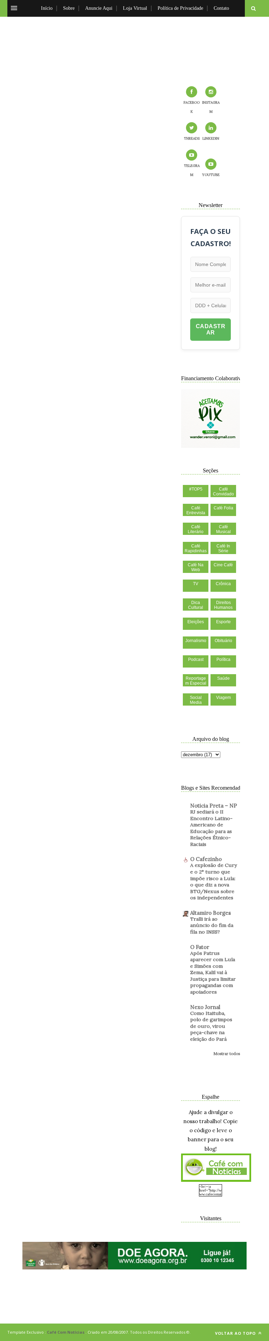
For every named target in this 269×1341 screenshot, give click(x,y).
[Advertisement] (134, 47)
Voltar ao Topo (236, 1333)
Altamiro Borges (210, 912)
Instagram (211, 107)
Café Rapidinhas (196, 548)
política (223, 659)
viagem (223, 697)
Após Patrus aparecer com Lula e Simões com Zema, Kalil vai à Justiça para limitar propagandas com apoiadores (213, 972)
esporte (223, 621)
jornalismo (195, 640)
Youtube (211, 174)
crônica (223, 583)
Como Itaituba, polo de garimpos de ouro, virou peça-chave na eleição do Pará (211, 1026)
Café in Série (223, 548)
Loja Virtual (135, 8)
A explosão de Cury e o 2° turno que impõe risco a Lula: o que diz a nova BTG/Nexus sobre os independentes (213, 881)
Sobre (69, 8)
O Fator (199, 947)
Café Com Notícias (65, 1332)
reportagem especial (195, 681)
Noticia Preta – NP (213, 805)
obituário (223, 640)
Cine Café (223, 564)
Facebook (192, 107)
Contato (221, 8)
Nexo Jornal (205, 1007)
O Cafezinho (206, 859)
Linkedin (210, 138)
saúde (223, 678)
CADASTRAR (211, 329)
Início (47, 8)
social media (196, 700)
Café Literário (196, 529)
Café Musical (223, 529)
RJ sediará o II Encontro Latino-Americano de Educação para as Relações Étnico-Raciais (211, 828)
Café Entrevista (195, 510)
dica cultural (195, 605)
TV (195, 583)
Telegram (192, 170)
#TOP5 (195, 489)
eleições (195, 621)
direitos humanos (223, 605)
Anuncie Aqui (98, 8)
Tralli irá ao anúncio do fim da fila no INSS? (211, 925)
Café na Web (196, 567)
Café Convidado (223, 491)
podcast (196, 659)
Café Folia (223, 508)
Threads (192, 138)
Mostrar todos (226, 1053)
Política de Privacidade (180, 8)
